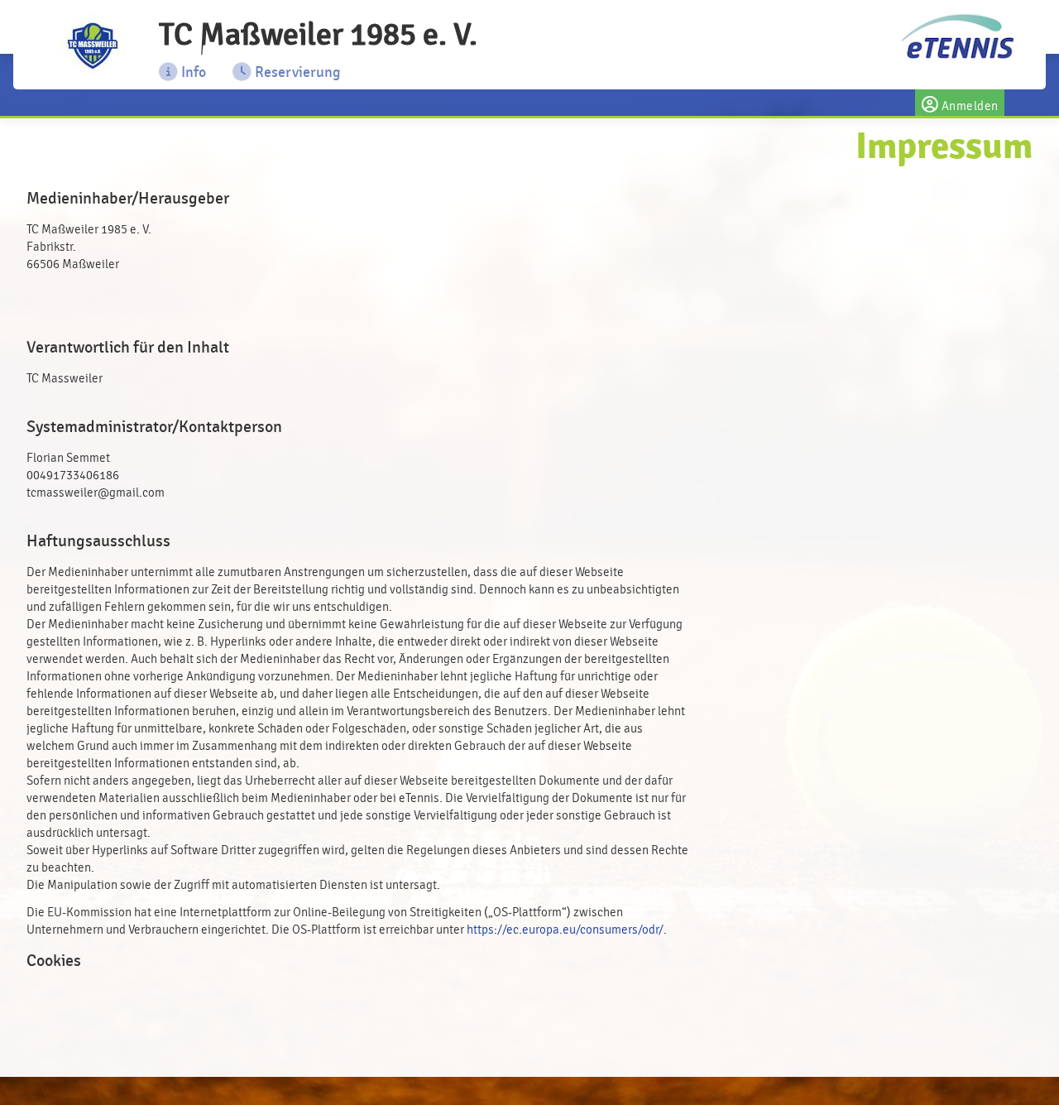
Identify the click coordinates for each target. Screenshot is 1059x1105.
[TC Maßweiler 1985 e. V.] (93, 48)
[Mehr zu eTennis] (955, 38)
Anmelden (968, 106)
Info (192, 72)
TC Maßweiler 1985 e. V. (318, 34)
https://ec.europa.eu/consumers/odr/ (565, 930)
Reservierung (296, 72)
